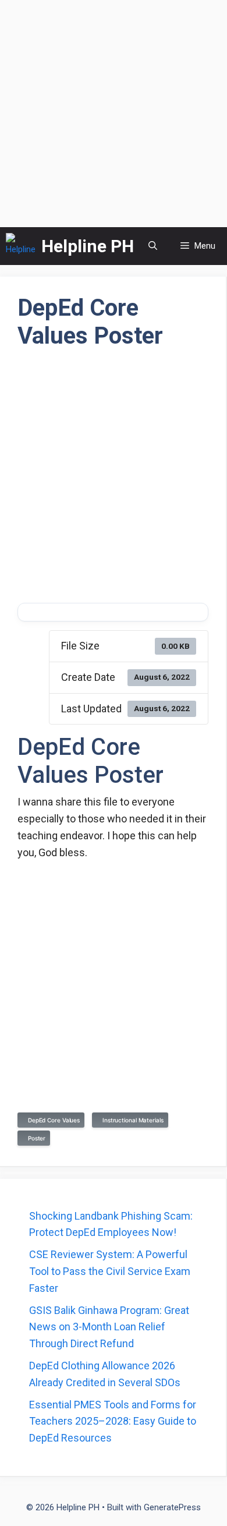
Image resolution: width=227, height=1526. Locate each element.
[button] (153, 246)
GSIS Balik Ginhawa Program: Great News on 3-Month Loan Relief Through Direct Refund (109, 1327)
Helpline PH (87, 246)
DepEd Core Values (52, 1120)
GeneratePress (172, 1507)
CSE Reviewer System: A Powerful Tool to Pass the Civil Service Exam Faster (109, 1271)
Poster (34, 1138)
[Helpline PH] (21, 246)
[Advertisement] (113, 113)
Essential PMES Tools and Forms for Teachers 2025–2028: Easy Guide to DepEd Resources (112, 1421)
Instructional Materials (131, 1120)
